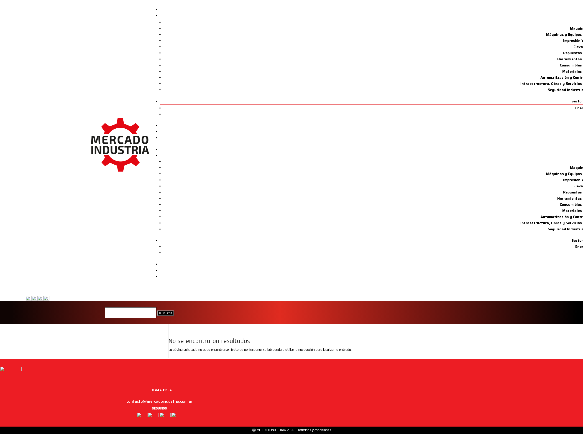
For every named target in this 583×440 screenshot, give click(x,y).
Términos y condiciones (314, 430)
